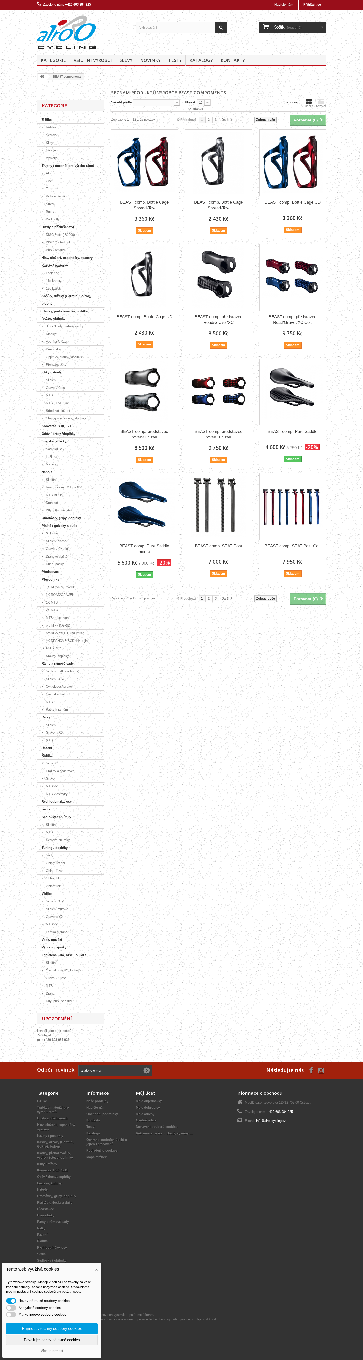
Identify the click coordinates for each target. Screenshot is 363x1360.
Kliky (49, 143)
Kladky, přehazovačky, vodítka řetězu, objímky (65, 314)
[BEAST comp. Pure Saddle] (292, 392)
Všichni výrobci (93, 60)
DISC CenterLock (58, 242)
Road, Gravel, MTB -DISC (64, 487)
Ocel (49, 181)
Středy (50, 204)
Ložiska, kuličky (54, 441)
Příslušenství (55, 250)
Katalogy (201, 60)
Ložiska (51, 457)
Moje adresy (145, 1114)
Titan (49, 189)
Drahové (51, 503)
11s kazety (53, 281)
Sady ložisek (54, 449)
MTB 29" (52, 786)
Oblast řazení (55, 863)
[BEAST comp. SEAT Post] (218, 506)
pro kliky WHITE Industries (64, 633)
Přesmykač (53, 349)
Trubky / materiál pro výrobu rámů (68, 166)
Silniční (51, 380)
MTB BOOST (55, 495)
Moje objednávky (149, 1101)
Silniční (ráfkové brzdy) (62, 671)
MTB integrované (57, 618)
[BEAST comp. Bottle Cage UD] (292, 163)
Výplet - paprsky (54, 947)
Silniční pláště (55, 541)
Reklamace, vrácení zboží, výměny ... (164, 1133)
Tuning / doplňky (55, 848)
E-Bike (47, 119)
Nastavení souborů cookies (156, 1127)
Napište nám (283, 4)
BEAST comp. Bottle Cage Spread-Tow (144, 205)
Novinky (150, 60)
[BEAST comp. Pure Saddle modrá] (144, 506)
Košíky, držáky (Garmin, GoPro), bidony (66, 299)
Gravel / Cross (56, 387)
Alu (48, 173)
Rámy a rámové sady (58, 663)
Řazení (47, 748)
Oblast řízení (54, 871)
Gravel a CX (54, 732)
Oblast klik (53, 878)
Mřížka (309, 105)
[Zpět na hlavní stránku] (42, 77)
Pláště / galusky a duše (59, 526)
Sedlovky (52, 135)
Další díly (52, 219)
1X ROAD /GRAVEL (60, 587)
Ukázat (190, 102)
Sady (49, 855)
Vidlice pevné (55, 196)
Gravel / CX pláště (58, 549)
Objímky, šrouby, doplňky (63, 357)
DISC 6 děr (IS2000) (60, 235)
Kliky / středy (52, 372)
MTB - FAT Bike (57, 403)
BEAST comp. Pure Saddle (292, 431)
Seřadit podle (121, 102)
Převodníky (50, 579)
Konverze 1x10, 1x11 (57, 426)
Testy (175, 60)
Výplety (51, 158)
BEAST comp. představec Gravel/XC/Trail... (144, 434)
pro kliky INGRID (57, 625)
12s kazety (53, 288)
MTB (49, 395)
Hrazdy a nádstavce (60, 771)
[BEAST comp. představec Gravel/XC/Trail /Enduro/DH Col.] (218, 392)
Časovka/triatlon (57, 694)
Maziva (50, 464)
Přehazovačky (55, 364)
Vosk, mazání (52, 940)
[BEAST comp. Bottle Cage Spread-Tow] (144, 163)
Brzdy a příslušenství (58, 227)
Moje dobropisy (148, 1107)
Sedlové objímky (57, 840)
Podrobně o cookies (101, 1150)
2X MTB (51, 610)
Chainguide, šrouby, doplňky (65, 418)
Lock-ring (52, 273)
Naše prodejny (97, 1101)
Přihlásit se (312, 4)
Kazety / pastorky (55, 265)
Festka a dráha (56, 932)
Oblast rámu (54, 886)
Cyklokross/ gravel (59, 686)
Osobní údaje (146, 1120)
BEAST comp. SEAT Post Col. (293, 546)
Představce (50, 572)
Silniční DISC (55, 679)
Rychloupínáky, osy (57, 801)
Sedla (46, 809)
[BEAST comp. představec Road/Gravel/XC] (218, 277)
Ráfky (46, 717)
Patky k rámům (56, 709)
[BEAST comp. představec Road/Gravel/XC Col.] (292, 277)
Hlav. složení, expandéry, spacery (67, 258)
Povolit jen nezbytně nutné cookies (52, 1340)
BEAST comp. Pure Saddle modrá (144, 549)
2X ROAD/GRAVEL (59, 595)
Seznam (321, 105)
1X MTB (51, 602)
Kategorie (53, 60)
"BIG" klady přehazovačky (64, 326)
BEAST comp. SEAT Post (218, 546)
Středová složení (57, 411)
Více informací (52, 1351)
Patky (49, 212)
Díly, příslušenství (58, 510)
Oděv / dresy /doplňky (58, 434)
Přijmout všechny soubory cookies (52, 1328)
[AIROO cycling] (82, 31)
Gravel (50, 778)
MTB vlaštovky (56, 794)
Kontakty (233, 60)
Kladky (50, 334)
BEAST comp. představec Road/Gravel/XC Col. (292, 320)
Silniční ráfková (56, 909)
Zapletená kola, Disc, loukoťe (64, 955)
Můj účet (145, 1093)
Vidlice (47, 894)
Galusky (51, 533)
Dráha (49, 993)
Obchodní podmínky (102, 1114)
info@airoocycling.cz (271, 1121)
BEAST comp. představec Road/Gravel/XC (218, 320)
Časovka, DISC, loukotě (63, 970)
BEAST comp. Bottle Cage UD (293, 202)
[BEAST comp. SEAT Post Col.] (292, 506)
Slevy (126, 60)
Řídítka (50, 127)
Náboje (50, 150)
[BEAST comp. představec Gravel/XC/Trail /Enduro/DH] (144, 392)
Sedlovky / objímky (56, 817)
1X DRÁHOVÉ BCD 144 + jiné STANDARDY (65, 644)
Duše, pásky (54, 564)
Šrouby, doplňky (57, 656)
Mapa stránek (96, 1157)
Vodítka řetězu (56, 341)
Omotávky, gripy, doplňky (61, 518)
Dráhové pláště (56, 556)
